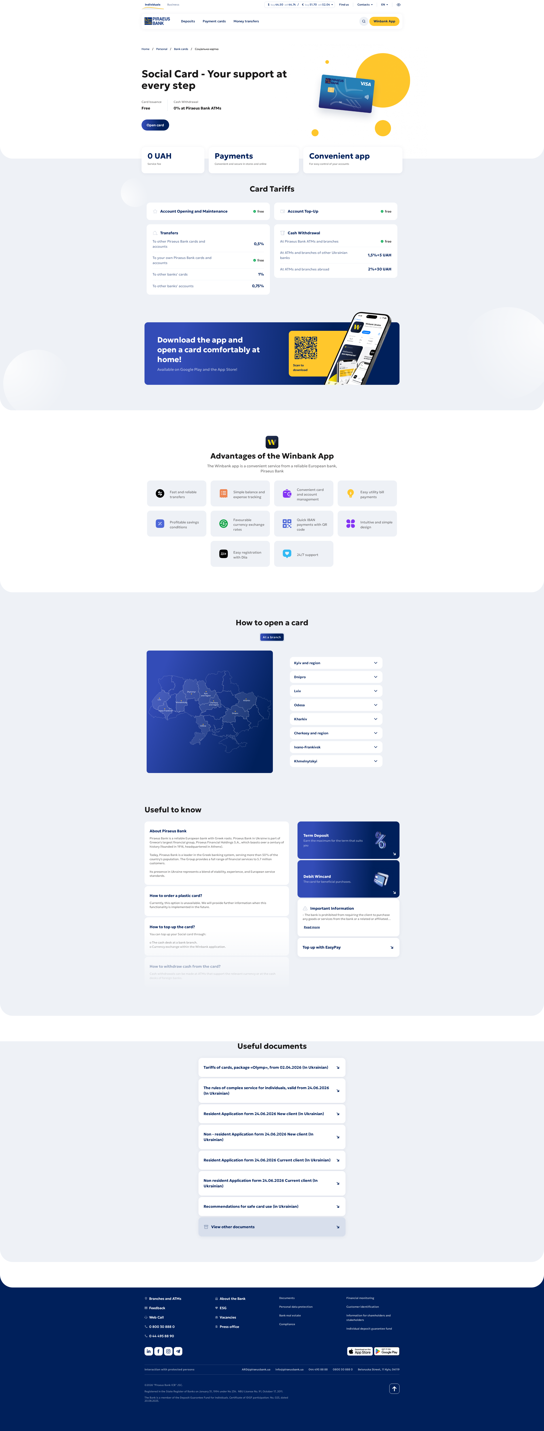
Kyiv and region (307, 663)
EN (383, 4)
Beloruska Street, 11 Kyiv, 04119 (379, 1369)
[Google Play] (387, 1351)
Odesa (299, 705)
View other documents (233, 1226)
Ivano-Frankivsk (307, 747)
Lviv (297, 691)
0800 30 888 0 (343, 1369)
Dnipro (300, 677)
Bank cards (181, 49)
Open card (155, 125)
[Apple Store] (360, 1351)
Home (145, 49)
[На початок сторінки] (394, 1389)
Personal (161, 49)
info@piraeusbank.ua (289, 1369)
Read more (312, 927)
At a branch (272, 637)
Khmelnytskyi (305, 761)
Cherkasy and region (311, 733)
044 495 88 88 (318, 1369)
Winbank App (384, 21)
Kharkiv (300, 719)
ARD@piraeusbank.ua (256, 1369)
